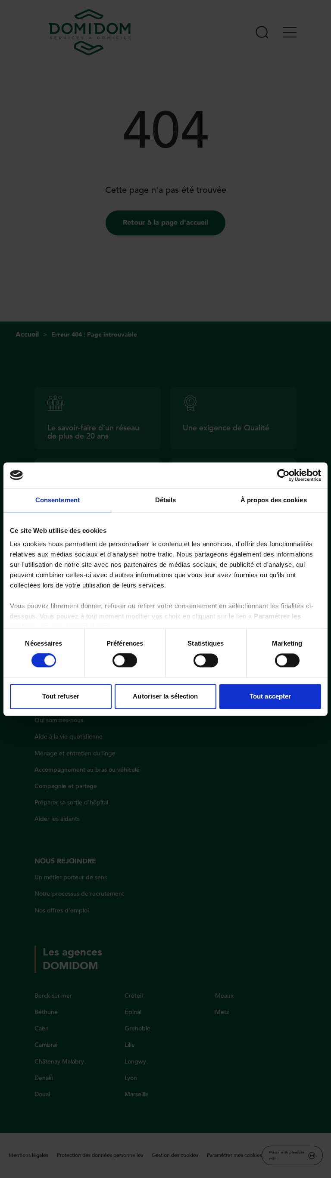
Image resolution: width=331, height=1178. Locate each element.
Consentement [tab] (57, 500)
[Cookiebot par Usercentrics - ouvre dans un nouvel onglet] (283, 475)
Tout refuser (60, 696)
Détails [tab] (165, 500)
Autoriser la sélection (165, 696)
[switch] (124, 661)
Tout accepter (270, 696)
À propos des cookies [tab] (273, 500)
